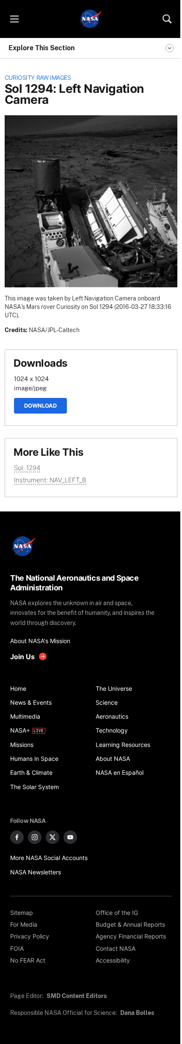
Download (40, 405)
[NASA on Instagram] (34, 837)
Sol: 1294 (27, 468)
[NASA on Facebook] (17, 837)
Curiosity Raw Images (38, 77)
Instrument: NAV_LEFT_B (50, 480)
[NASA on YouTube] (70, 837)
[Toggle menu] (14, 19)
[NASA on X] (52, 837)
